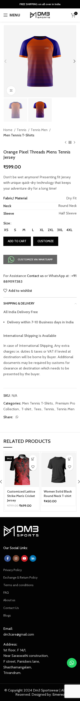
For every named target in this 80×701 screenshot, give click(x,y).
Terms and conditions (18, 585)
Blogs (7, 615)
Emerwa (58, 694)
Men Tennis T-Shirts (18, 135)
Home (8, 130)
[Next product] (74, 142)
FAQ (6, 593)
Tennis (22, 130)
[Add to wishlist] (33, 467)
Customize (46, 241)
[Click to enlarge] (11, 90)
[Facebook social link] (7, 558)
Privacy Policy (12, 570)
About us (9, 600)
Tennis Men (39, 130)
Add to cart (17, 241)
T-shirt (26, 409)
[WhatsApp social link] (17, 417)
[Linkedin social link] (33, 558)
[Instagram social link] (16, 558)
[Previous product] (65, 142)
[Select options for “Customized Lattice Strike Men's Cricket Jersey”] (33, 459)
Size (6, 223)
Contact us (35, 276)
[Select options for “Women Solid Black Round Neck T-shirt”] (69, 459)
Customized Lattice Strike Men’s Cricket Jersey (21, 495)
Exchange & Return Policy (20, 577)
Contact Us (11, 608)
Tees (37, 409)
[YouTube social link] (24, 558)
